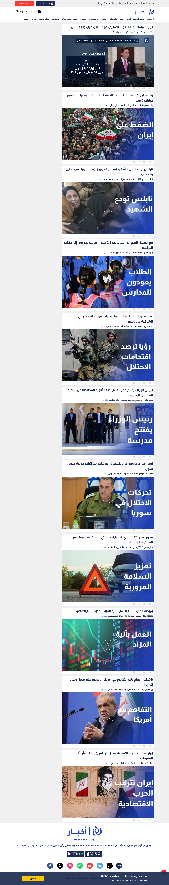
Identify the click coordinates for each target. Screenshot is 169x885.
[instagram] (70, 866)
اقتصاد (83, 19)
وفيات (27, 19)
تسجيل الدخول (44, 3)
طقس (103, 19)
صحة (121, 19)
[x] (60, 866)
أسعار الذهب (139, 19)
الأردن (128, 19)
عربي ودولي (93, 19)
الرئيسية (150, 19)
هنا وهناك (66, 19)
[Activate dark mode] (37, 12)
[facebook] (50, 866)
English (23, 11)
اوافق (33, 878)
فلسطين (113, 19)
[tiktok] (110, 866)
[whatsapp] (80, 866)
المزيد (101, 105)
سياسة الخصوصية (117, 880)
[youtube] (90, 866)
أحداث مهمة (44, 19)
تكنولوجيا (56, 19)
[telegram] (100, 866)
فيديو (34, 19)
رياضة (75, 19)
